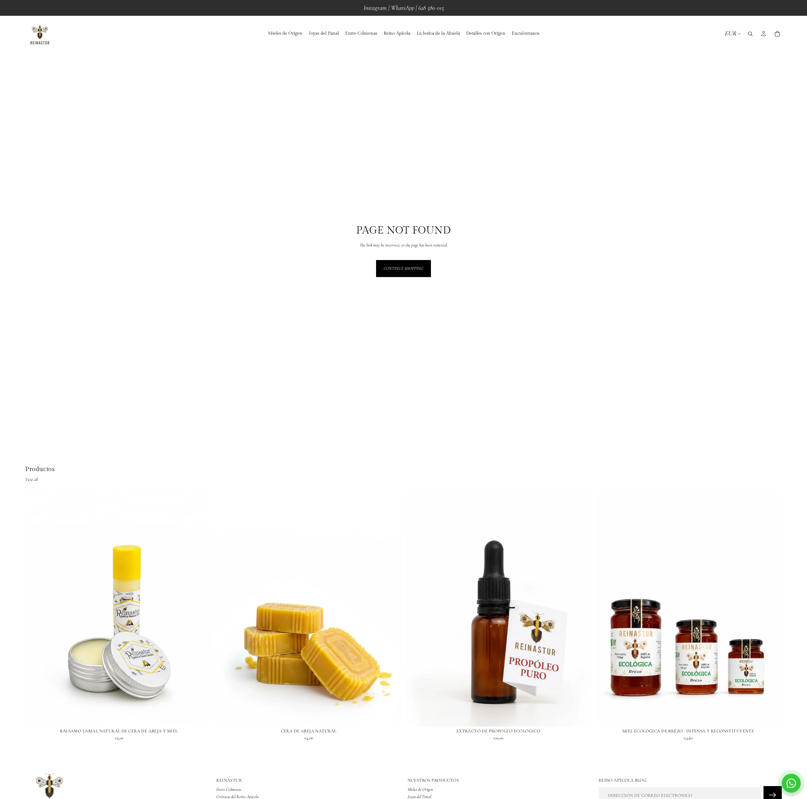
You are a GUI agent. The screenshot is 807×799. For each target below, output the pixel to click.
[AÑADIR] (392, 716)
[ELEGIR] (202, 716)
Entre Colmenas (228, 789)
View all (31, 479)
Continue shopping (403, 268)
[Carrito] (777, 34)
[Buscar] (750, 34)
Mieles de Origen (420, 789)
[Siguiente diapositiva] (203, 609)
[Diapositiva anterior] (34, 609)
